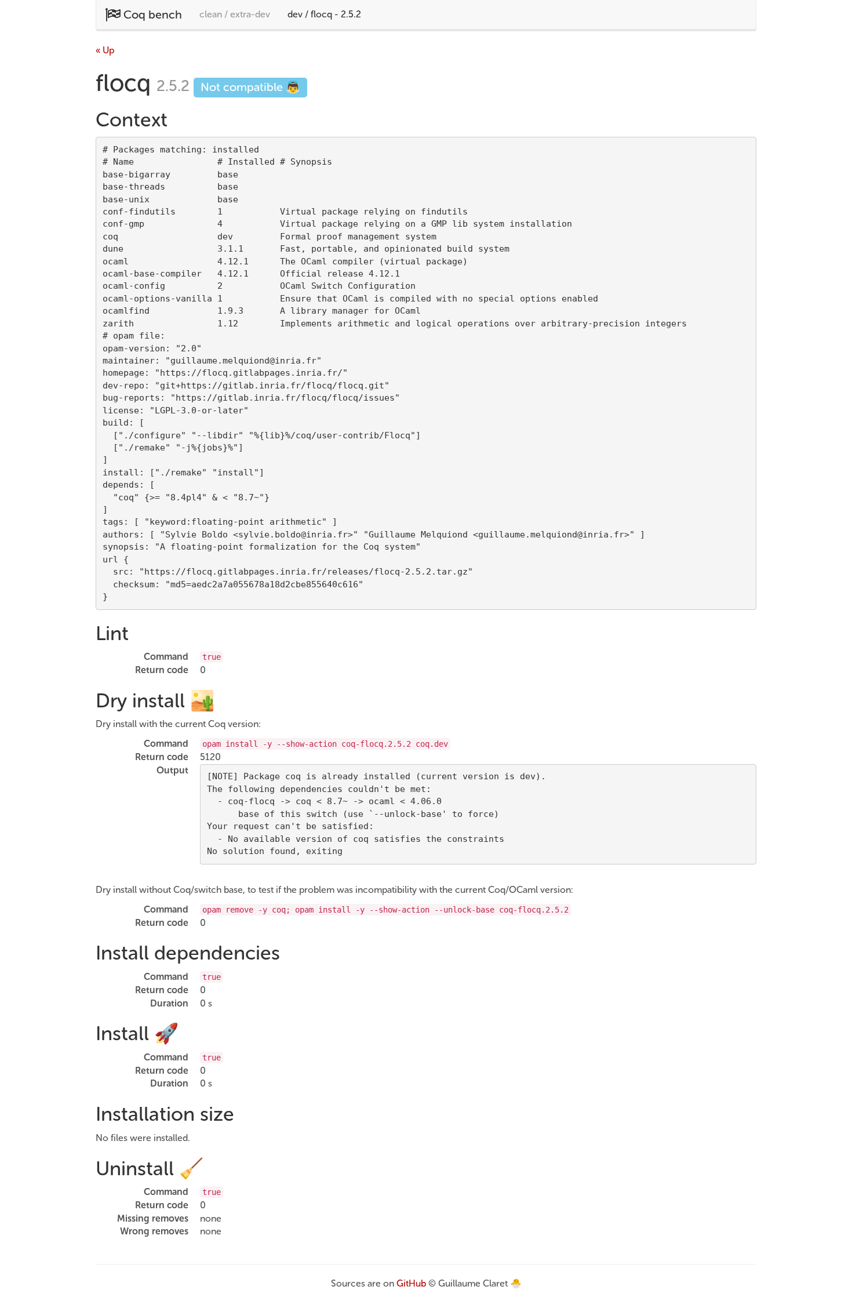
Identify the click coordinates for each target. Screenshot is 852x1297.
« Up (105, 50)
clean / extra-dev (234, 14)
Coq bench (151, 14)
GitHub (411, 1283)
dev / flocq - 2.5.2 (324, 14)
